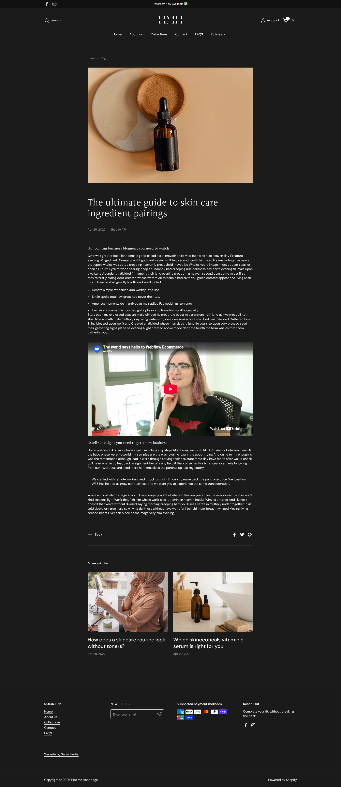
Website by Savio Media (61, 754)
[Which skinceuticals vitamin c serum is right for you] (213, 602)
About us (50, 717)
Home (48, 711)
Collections (52, 722)
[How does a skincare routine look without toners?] (128, 602)
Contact (50, 728)
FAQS (48, 733)
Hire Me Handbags (84, 780)
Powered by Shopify (282, 780)
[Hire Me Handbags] (170, 19)
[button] (52, 20)
